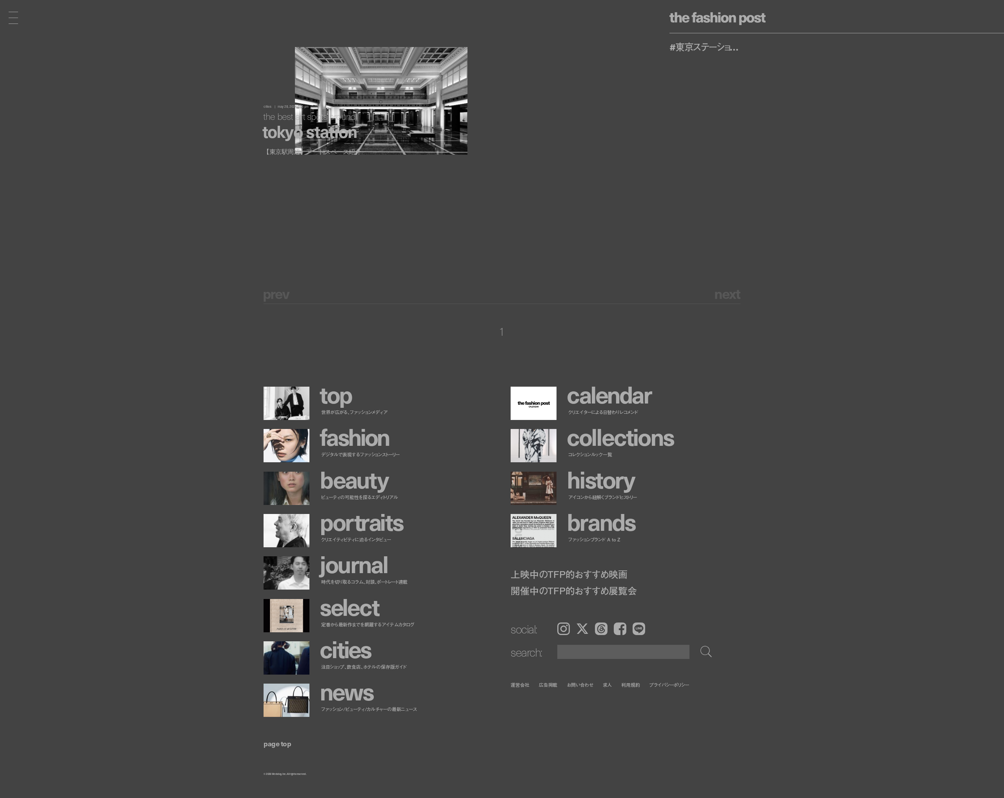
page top (277, 743)
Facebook (620, 628)
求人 (607, 684)
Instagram (563, 628)
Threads (601, 628)
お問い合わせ (580, 684)
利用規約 (630, 684)
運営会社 (520, 684)
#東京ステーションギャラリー (706, 47)
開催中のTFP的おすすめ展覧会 (574, 590)
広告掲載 (548, 684)
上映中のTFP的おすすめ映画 (569, 574)
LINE (639, 628)
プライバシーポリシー (669, 684)
